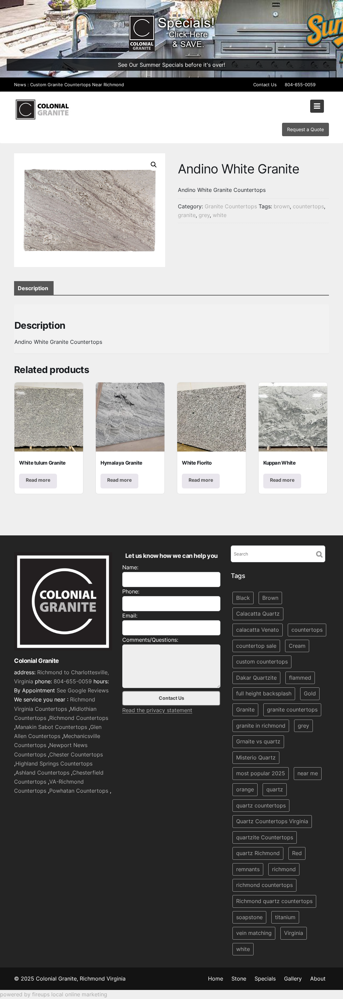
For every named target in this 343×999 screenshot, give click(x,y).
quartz (274, 789)
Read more (38, 480)
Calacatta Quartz (258, 614)
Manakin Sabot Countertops (51, 727)
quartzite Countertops (264, 837)
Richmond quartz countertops (274, 901)
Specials (265, 978)
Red (297, 853)
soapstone (249, 917)
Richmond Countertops (78, 718)
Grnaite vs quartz (258, 741)
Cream (297, 645)
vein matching (254, 933)
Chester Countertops (76, 754)
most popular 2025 (260, 773)
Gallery (293, 978)
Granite (245, 709)
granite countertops (292, 709)
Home (215, 978)
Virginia (293, 933)
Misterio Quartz (256, 757)
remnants (248, 869)
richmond (284, 869)
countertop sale (256, 645)
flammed (300, 677)
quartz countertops (261, 805)
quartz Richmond (258, 853)
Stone (238, 978)
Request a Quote (305, 129)
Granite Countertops (231, 206)
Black (243, 597)
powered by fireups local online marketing (53, 994)
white (219, 215)
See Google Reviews (83, 690)
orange (245, 789)
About (318, 978)
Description (33, 288)
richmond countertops (264, 885)
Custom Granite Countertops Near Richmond (77, 84)
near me (307, 773)
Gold (310, 693)
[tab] (33, 288)
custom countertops (262, 662)
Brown (270, 597)
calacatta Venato (257, 629)
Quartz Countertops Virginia (272, 821)
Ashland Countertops (42, 772)
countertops (308, 206)
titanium (285, 917)
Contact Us (265, 84)
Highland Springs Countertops (53, 763)
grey (204, 215)
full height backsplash (263, 693)
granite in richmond (260, 725)
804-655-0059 (300, 84)
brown (282, 206)
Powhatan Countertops (78, 791)
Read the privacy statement (157, 710)
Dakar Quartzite (256, 677)
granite (187, 215)
